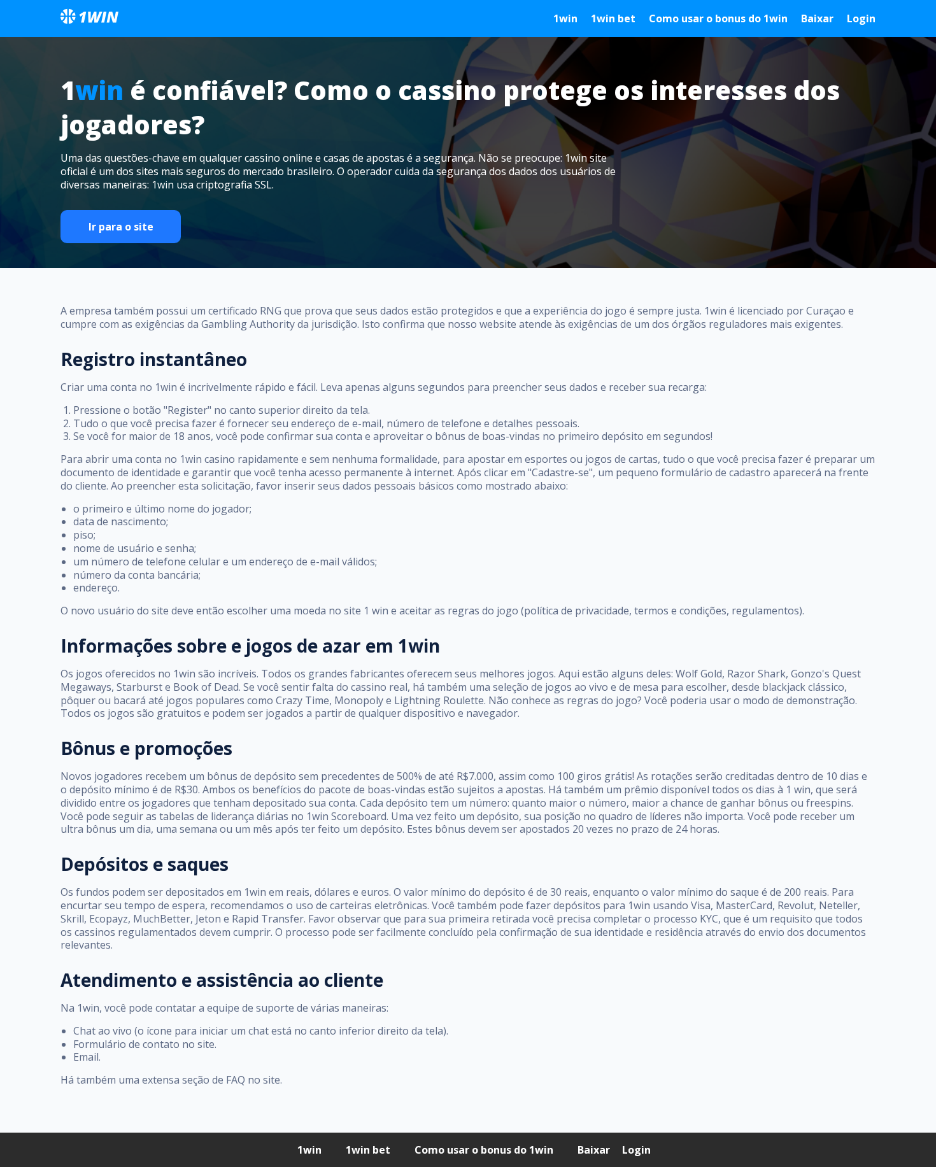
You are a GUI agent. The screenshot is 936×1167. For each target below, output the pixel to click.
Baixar (817, 18)
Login (861, 18)
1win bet (613, 18)
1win (565, 18)
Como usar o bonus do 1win (718, 18)
